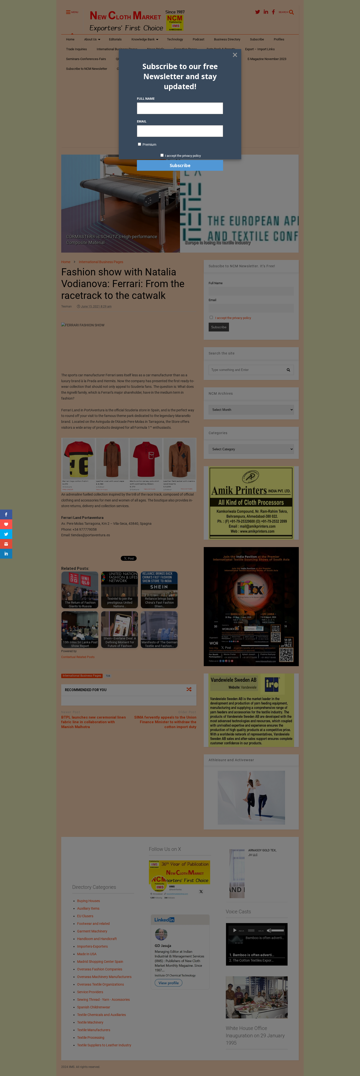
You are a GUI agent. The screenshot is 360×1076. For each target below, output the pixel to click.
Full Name (146, 98)
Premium (149, 145)
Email (141, 121)
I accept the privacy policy (183, 156)
